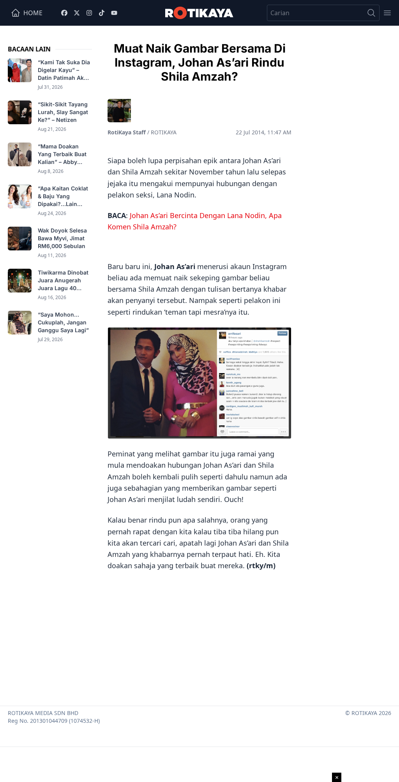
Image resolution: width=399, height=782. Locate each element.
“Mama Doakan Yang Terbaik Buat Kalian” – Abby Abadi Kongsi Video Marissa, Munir (64, 154)
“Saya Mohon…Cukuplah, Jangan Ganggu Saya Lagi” (64, 322)
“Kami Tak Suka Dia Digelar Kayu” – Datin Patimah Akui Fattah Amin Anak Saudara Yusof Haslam (64, 70)
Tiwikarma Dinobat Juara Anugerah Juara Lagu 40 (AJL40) (63, 280)
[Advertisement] (199, 635)
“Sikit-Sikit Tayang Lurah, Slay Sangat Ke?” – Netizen (63, 112)
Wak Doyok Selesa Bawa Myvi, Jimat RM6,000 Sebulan (62, 238)
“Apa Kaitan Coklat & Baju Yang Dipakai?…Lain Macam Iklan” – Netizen (63, 196)
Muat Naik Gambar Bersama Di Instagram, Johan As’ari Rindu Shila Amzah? (200, 62)
